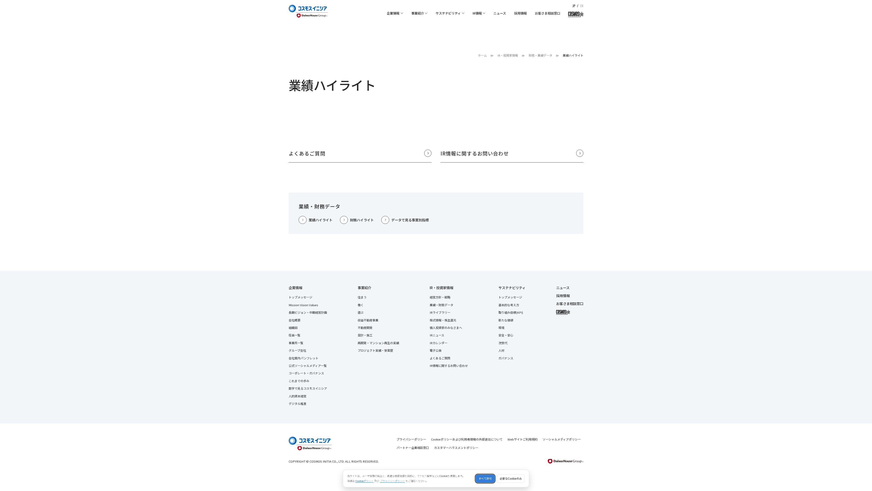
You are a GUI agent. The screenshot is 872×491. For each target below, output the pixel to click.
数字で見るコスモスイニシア (308, 388)
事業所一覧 (296, 343)
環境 (501, 327)
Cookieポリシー (364, 481)
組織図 (293, 327)
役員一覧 (294, 335)
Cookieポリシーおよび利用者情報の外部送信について (467, 439)
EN (581, 6)
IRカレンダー (438, 343)
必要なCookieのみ (511, 479)
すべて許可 (485, 479)
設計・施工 (365, 335)
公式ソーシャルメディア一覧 (308, 365)
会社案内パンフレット (303, 358)
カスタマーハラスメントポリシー (456, 448)
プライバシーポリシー (411, 439)
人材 (501, 350)
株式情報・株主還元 (443, 320)
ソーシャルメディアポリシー (562, 439)
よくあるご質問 (440, 358)
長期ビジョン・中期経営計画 (308, 312)
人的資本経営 (297, 396)
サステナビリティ (511, 288)
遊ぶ (361, 312)
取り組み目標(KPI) (510, 312)
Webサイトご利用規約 (523, 439)
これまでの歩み (299, 381)
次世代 (502, 343)
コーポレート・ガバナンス (306, 373)
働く (361, 305)
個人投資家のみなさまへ (446, 327)
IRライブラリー (440, 312)
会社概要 (294, 320)
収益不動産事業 (368, 320)
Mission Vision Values (303, 305)
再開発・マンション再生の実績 (378, 343)
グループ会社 (297, 350)
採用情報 (563, 296)
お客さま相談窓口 (569, 304)
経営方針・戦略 (440, 297)
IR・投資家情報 (441, 288)
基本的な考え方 (508, 305)
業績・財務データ (441, 305)
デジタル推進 (297, 403)
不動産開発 (365, 327)
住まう (362, 297)
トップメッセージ (300, 297)
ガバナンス (505, 358)
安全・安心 (505, 335)
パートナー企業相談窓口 (412, 448)
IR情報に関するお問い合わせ (449, 365)
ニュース (563, 288)
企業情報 (295, 288)
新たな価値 (505, 320)
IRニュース (437, 335)
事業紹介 (364, 288)
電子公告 (435, 350)
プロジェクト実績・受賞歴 (375, 350)
